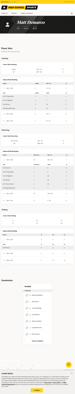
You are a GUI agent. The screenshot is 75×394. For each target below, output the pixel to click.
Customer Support (24, 368)
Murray (6, 104)
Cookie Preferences (39, 365)
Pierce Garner (34, 334)
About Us (4, 368)
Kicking (17, 52)
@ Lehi (6, 168)
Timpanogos (8, 96)
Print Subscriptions (69, 2)
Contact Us (12, 368)
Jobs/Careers (37, 368)
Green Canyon (8, 184)
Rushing (4, 52)
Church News (13, 2)
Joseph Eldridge (35, 308)
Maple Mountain (9, 108)
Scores (27, 13)
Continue (36, 390)
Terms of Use (5, 365)
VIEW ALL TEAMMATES (37, 341)
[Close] (72, 373)
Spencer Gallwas (35, 321)
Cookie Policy (27, 365)
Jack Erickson (34, 315)
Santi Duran (34, 302)
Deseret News (4, 2)
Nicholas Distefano (36, 295)
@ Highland (7, 100)
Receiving (11, 52)
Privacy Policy (16, 365)
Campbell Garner (36, 328)
